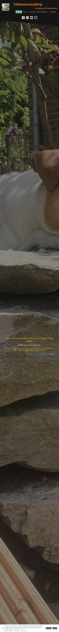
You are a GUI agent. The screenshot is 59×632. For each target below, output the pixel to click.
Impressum (17, 630)
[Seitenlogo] (6, 7)
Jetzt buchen (29, 353)
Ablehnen (55, 628)
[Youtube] (31, 17)
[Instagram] (27, 17)
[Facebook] (23, 17)
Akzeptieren (48, 628)
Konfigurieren (23, 630)
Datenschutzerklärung (8, 630)
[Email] (35, 17)
